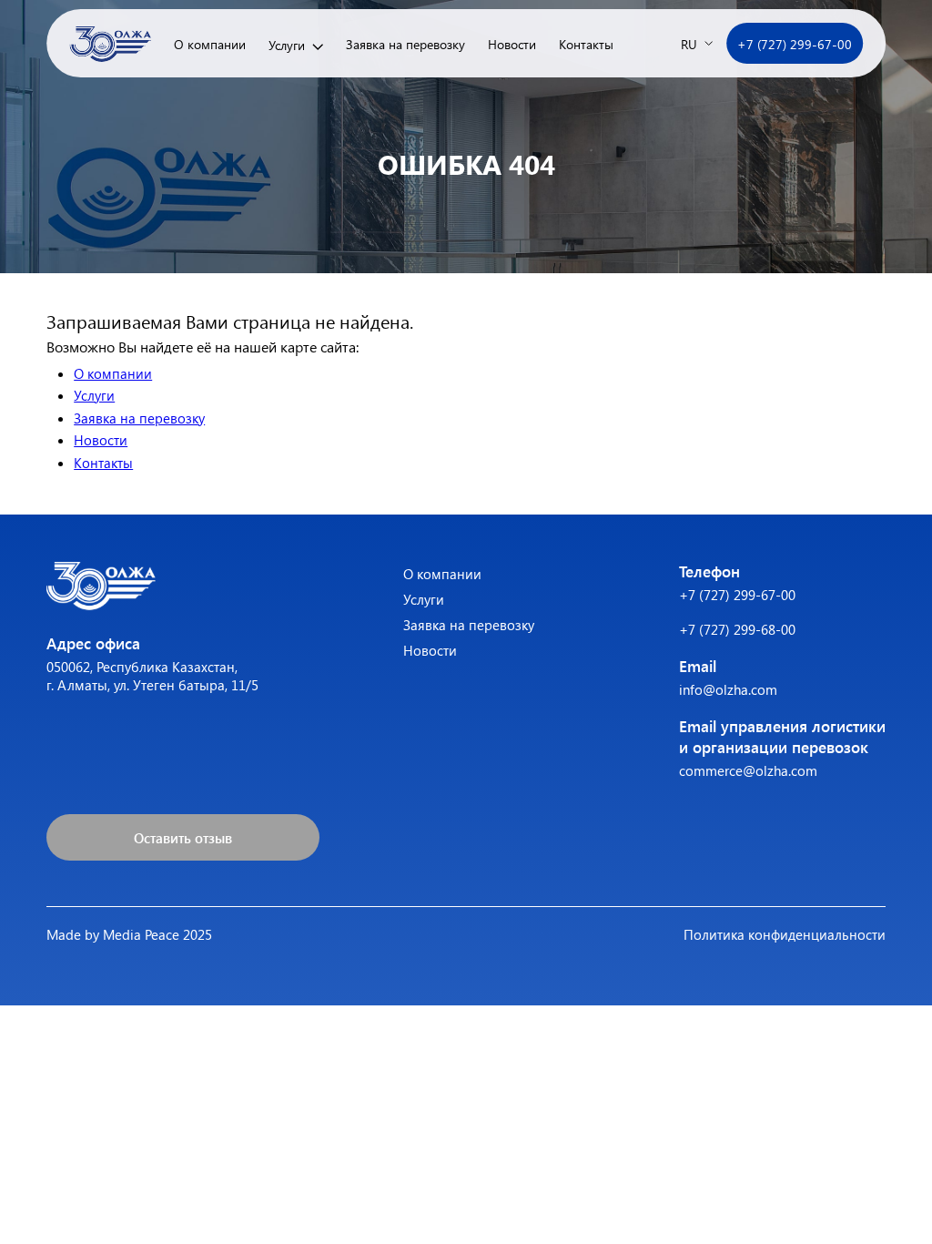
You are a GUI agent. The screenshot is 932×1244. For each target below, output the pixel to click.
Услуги (286, 44)
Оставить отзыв (183, 838)
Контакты (586, 44)
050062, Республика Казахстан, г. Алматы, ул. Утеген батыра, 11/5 (152, 676)
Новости (512, 44)
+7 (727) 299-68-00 (737, 629)
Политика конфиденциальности (785, 934)
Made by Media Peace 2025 (129, 934)
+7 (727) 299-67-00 (794, 44)
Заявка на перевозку (405, 44)
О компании (210, 44)
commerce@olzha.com (748, 770)
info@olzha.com (728, 689)
